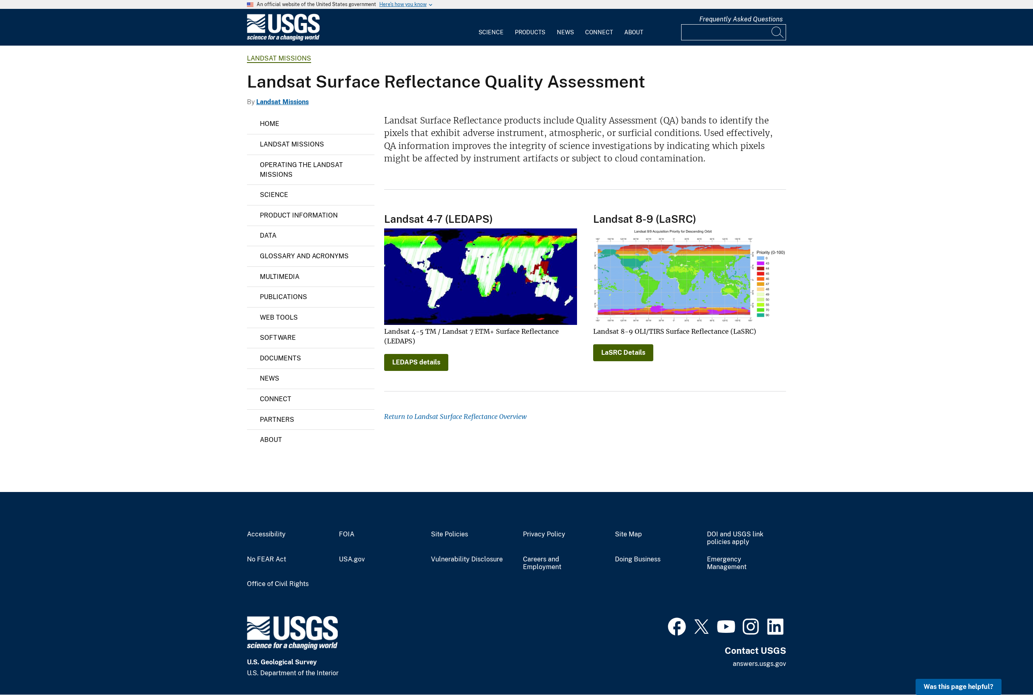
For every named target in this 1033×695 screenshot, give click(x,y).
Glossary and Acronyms (304, 256)
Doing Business (638, 559)
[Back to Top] (1004, 666)
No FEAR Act (266, 559)
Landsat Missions (279, 58)
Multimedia (279, 277)
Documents (280, 358)
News (565, 32)
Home (269, 124)
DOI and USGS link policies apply (735, 538)
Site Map (628, 534)
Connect (599, 32)
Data (268, 235)
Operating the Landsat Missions (301, 169)
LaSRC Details (623, 352)
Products (530, 32)
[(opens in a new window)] (677, 625)
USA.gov (352, 559)
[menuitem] (491, 27)
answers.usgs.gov (759, 664)
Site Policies (449, 534)
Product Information (299, 215)
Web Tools (279, 317)
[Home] (283, 39)
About (633, 32)
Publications (283, 297)
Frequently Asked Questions (741, 19)
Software (278, 337)
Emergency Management (727, 563)
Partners (277, 419)
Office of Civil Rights (278, 584)
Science (491, 32)
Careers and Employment (542, 563)
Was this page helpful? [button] (958, 687)
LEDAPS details (416, 362)
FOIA (346, 534)
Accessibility (266, 534)
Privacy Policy (544, 534)
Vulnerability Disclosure (467, 559)
